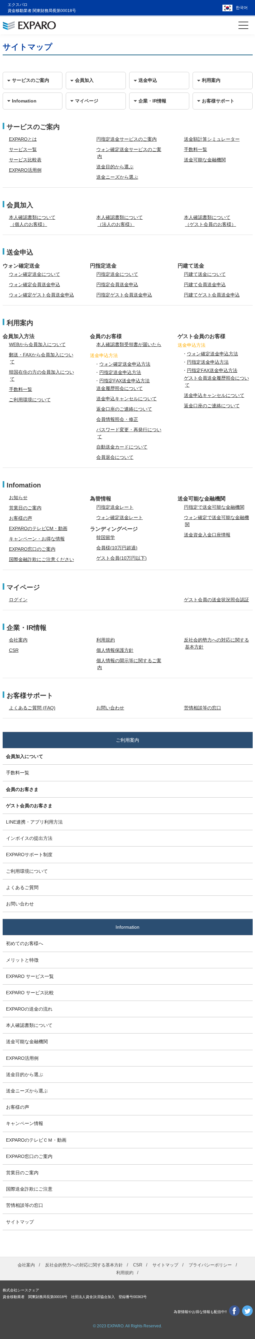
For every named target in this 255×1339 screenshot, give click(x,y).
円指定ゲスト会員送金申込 (124, 294)
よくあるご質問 (22, 887)
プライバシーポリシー (210, 1264)
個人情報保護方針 (114, 650)
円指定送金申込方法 (120, 372)
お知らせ (18, 497)
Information (127, 927)
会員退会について (114, 457)
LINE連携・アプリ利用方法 (34, 822)
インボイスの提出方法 (29, 838)
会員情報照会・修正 (117, 419)
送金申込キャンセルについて (126, 398)
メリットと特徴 (22, 960)
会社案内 (18, 640)
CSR (14, 650)
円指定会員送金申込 (117, 284)
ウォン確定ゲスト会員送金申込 (41, 294)
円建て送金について (205, 274)
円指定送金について (117, 274)
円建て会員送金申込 (205, 284)
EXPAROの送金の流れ (29, 1009)
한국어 (242, 7)
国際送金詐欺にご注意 (29, 1189)
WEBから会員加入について (37, 344)
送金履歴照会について (119, 388)
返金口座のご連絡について (124, 409)
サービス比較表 (25, 159)
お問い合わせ (110, 707)
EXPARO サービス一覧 (30, 976)
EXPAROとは (23, 139)
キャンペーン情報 (24, 1123)
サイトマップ (20, 1222)
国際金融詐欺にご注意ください (41, 559)
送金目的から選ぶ (114, 166)
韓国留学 (105, 537)
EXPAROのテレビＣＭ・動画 (36, 1140)
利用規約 (105, 640)
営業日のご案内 (25, 507)
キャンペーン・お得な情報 (37, 538)
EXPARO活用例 (25, 170)
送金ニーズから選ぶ (117, 177)
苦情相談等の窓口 (202, 707)
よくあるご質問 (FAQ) (32, 707)
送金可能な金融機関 (205, 159)
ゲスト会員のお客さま (29, 805)
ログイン (18, 599)
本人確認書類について (29, 1025)
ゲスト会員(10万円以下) (121, 558)
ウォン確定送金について (34, 274)
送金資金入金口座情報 (207, 534)
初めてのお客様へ (24, 943)
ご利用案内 (127, 740)
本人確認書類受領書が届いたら (128, 344)
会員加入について (24, 756)
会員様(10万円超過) (116, 547)
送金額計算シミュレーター (212, 139)
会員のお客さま (22, 789)
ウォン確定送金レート (119, 517)
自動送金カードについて (121, 447)
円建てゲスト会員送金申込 (212, 294)
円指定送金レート (114, 507)
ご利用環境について (30, 399)
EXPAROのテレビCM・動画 (38, 528)
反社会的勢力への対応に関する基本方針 (84, 1264)
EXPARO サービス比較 (30, 992)
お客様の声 (20, 518)
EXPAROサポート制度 (29, 854)
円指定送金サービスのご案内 (126, 139)
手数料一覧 (195, 149)
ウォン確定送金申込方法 (124, 364)
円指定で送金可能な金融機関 (214, 507)
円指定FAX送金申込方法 (124, 380)
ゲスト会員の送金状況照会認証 (216, 599)
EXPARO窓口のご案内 (32, 549)
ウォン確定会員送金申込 (34, 284)
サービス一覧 (23, 149)
